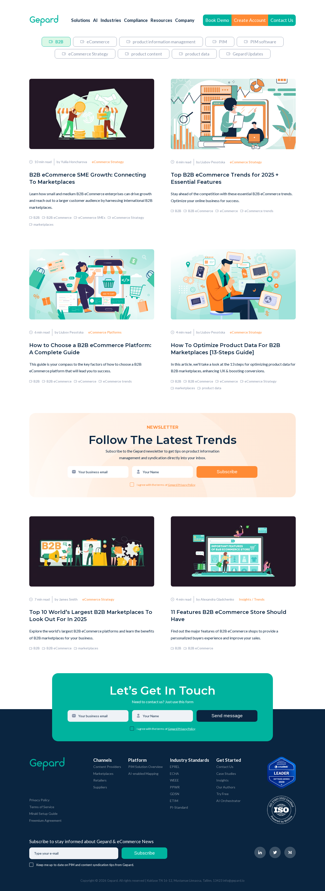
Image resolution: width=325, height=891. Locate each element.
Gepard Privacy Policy (181, 485)
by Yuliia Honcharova (72, 162)
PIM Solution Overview (145, 767)
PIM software (263, 41)
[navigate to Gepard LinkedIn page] (260, 852)
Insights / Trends (252, 599)
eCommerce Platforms (105, 332)
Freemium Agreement (45, 820)
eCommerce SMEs (91, 217)
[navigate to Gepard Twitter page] (275, 852)
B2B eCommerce (59, 217)
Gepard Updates (248, 53)
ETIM (174, 801)
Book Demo (217, 20)
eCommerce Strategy (88, 53)
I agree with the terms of (152, 485)
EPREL (175, 767)
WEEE (174, 780)
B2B (59, 41)
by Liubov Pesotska (210, 162)
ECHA (174, 774)
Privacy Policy (39, 800)
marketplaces (44, 224)
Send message (227, 715)
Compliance (136, 20)
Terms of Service (41, 807)
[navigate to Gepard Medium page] (290, 852)
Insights (222, 780)
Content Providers (107, 767)
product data (197, 53)
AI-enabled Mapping (143, 774)
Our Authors (225, 787)
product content (146, 53)
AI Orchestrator (228, 801)
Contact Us (282, 20)
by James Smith (66, 599)
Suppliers (100, 787)
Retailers (100, 780)
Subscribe (227, 471)
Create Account (250, 20)
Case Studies (226, 774)
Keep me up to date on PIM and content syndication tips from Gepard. (85, 865)
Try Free (222, 794)
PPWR (175, 787)
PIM (223, 41)
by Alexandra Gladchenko (215, 599)
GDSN (174, 794)
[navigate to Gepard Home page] (44, 20)
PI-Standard (179, 807)
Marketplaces (103, 774)
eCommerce (98, 41)
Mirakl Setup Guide (43, 813)
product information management (164, 41)
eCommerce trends (259, 211)
